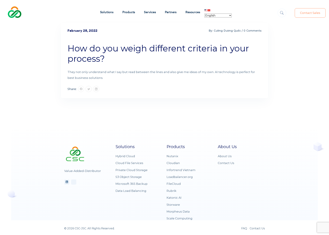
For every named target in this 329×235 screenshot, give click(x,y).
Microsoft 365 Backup (131, 183)
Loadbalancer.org (180, 177)
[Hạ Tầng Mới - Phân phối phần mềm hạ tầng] (14, 11)
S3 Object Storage (128, 177)
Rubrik (171, 190)
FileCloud (174, 183)
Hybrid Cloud (125, 156)
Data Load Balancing (130, 190)
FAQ (244, 228)
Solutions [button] (106, 12)
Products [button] (128, 12)
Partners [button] (170, 12)
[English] (206, 10)
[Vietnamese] (209, 10)
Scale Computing (179, 218)
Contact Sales (310, 13)
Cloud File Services (129, 163)
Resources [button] (192, 12)
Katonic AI (174, 197)
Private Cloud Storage (131, 170)
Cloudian (173, 163)
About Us (225, 156)
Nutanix (172, 156)
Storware (173, 204)
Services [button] (150, 12)
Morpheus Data (178, 211)
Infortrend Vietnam (181, 170)
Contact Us (226, 163)
